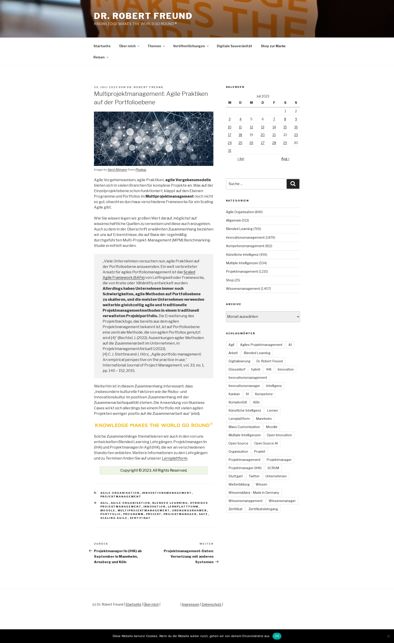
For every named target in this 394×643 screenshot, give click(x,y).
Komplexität (237, 402)
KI (247, 394)
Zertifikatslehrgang (263, 509)
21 (274, 135)
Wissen (261, 484)
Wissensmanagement (243, 288)
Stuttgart (235, 476)
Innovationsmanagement (167, 492)
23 (296, 135)
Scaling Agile (114, 518)
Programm (133, 514)
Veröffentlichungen (189, 46)
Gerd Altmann (117, 169)
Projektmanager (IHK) (245, 468)
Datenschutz (211, 604)
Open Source (238, 443)
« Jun (240, 158)
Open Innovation (279, 435)
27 (262, 143)
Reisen (99, 57)
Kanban (234, 394)
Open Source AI (266, 443)
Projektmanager (180, 514)
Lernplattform (174, 458)
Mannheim (264, 419)
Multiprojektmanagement (144, 510)
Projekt (153, 514)
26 (251, 143)
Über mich (127, 46)
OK (277, 636)
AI (290, 345)
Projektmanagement (121, 496)
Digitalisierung (239, 361)
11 (240, 127)
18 (240, 135)
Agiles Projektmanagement (261, 345)
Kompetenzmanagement (245, 246)
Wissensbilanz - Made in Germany (253, 492)
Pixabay (140, 169)
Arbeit (233, 353)
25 (240, 143)
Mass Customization (244, 427)
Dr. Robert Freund (143, 16)
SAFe (203, 514)
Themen (154, 46)
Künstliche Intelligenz (242, 254)
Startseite (102, 46)
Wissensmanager (282, 501)
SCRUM (273, 468)
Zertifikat (140, 518)
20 (263, 135)
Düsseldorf (236, 369)
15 (285, 127)
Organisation (238, 451)
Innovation (154, 506)
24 (230, 143)
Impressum (190, 604)
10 (229, 127)
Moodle (108, 510)
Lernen (272, 410)
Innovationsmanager (244, 386)
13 (262, 127)
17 (229, 135)
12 (251, 127)
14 (274, 127)
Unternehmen (276, 476)
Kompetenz (264, 394)
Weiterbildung (239, 484)
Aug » (285, 158)
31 (229, 150)
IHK (269, 369)
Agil (104, 502)
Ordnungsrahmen (189, 510)
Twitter (254, 476)
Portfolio (110, 514)
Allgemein (233, 220)
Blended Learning (170, 502)
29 (285, 143)
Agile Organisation (120, 492)
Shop (230, 280)
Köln (256, 402)
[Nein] (388, 636)
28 (274, 143)
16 (296, 127)
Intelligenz (274, 386)
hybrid (255, 369)
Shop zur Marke (273, 46)
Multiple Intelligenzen (242, 263)
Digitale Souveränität (234, 46)
